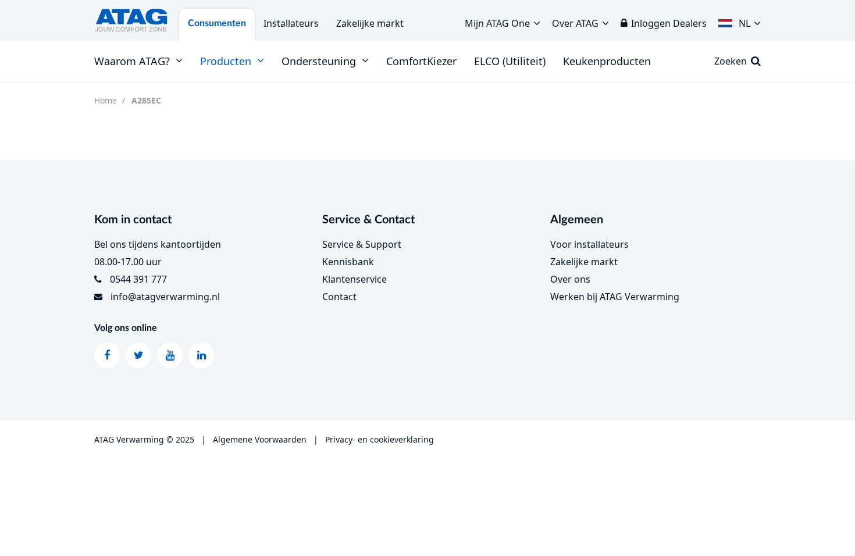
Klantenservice (354, 279)
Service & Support (361, 244)
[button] (739, 20)
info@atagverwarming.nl (165, 296)
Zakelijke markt (370, 23)
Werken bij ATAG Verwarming (614, 296)
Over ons (570, 279)
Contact (339, 296)
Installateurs (291, 23)
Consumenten (217, 23)
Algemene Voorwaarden (260, 439)
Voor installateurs (589, 244)
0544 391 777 (138, 279)
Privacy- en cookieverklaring (379, 439)
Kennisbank (348, 261)
